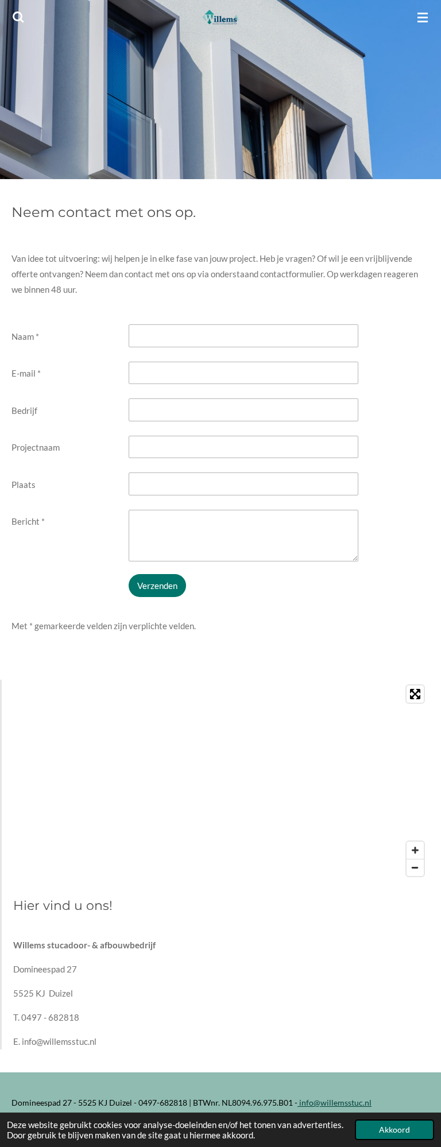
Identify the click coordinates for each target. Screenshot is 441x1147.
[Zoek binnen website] (18, 17)
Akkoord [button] (394, 1129)
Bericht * (28, 521)
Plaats (23, 484)
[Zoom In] (415, 850)
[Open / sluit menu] (422, 17)
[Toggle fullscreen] (415, 694)
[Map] (221, 781)
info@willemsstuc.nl (334, 1102)
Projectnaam (35, 447)
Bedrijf (24, 410)
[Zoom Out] (415, 867)
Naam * (25, 336)
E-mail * (26, 373)
